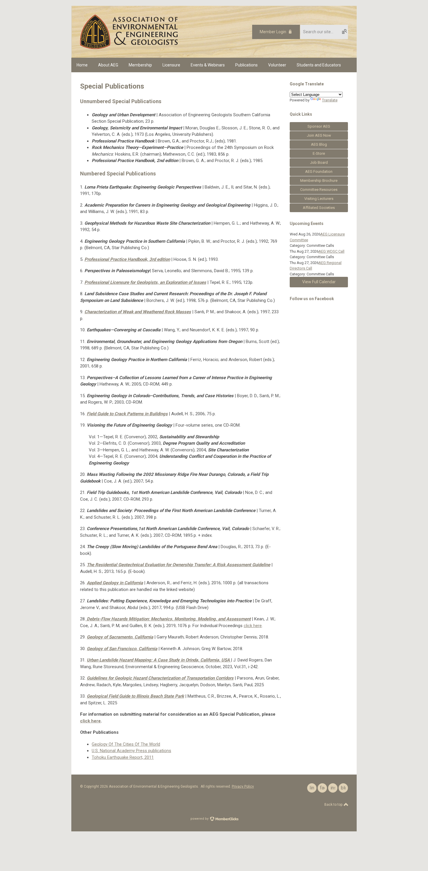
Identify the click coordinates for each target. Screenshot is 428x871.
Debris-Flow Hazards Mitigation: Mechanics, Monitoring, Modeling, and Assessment (169, 619)
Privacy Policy (243, 786)
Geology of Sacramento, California (120, 637)
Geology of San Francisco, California (122, 648)
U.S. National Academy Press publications (131, 750)
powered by (199, 819)
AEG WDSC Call (331, 251)
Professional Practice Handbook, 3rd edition (127, 259)
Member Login (273, 31)
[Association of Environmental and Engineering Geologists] (129, 47)
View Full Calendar (319, 281)
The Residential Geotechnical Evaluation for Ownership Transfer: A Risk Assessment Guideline (178, 564)
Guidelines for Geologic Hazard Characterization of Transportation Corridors (160, 678)
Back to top (333, 805)
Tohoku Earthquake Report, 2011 (123, 757)
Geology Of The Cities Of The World (126, 744)
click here (253, 625)
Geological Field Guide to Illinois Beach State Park (135, 696)
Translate (329, 100)
